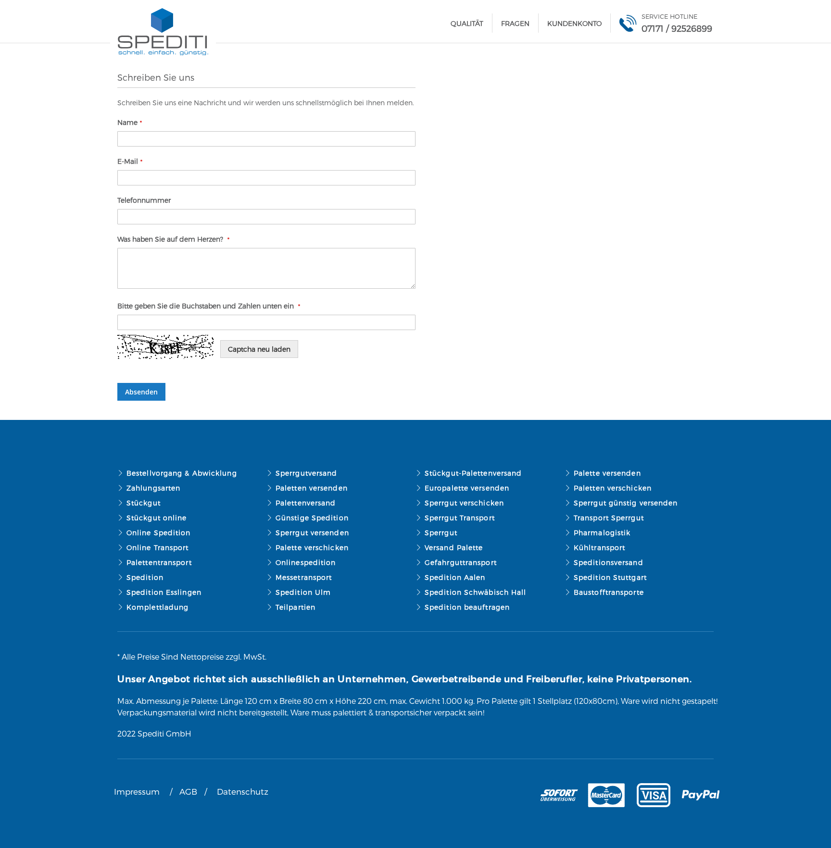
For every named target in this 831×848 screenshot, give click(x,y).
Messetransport (304, 577)
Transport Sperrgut (609, 518)
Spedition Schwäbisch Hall (476, 592)
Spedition (145, 577)
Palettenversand (306, 503)
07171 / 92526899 (677, 28)
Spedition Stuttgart (610, 577)
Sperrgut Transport (460, 518)
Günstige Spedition (312, 518)
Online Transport (157, 547)
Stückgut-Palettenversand (473, 473)
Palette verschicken (312, 547)
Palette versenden (607, 473)
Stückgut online (156, 518)
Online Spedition (158, 532)
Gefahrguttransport (461, 562)
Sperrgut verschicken (464, 503)
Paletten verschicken (613, 488)
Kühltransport (599, 547)
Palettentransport (159, 562)
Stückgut (143, 503)
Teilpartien (295, 607)
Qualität (467, 23)
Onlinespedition (306, 562)
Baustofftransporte (609, 592)
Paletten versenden (312, 488)
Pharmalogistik (602, 532)
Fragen (515, 23)
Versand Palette (454, 547)
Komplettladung (157, 607)
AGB (188, 791)
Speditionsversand (608, 562)
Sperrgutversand (307, 473)
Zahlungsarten (153, 488)
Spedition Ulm (303, 592)
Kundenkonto (574, 23)
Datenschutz (242, 791)
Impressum (137, 791)
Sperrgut (441, 532)
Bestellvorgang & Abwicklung (181, 473)
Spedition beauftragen (467, 607)
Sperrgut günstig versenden (626, 503)
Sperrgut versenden (312, 532)
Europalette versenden (467, 488)
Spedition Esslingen (163, 592)
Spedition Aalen (455, 577)
